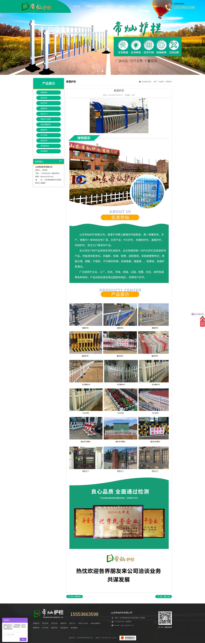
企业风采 (143, 6)
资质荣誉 (132, 6)
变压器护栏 (45, 146)
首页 (155, 81)
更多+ (61, 161)
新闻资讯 (99, 6)
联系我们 (154, 6)
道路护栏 (44, 108)
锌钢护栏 (44, 92)
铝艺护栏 (44, 98)
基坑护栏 (44, 140)
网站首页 (76, 6)
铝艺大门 (44, 114)
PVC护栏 (44, 135)
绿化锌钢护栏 (46, 124)
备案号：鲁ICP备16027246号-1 (106, 638)
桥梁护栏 (44, 130)
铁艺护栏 (44, 103)
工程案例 (121, 6)
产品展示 (161, 81)
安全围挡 (44, 151)
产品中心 (110, 6)
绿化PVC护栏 (46, 119)
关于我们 (88, 6)
